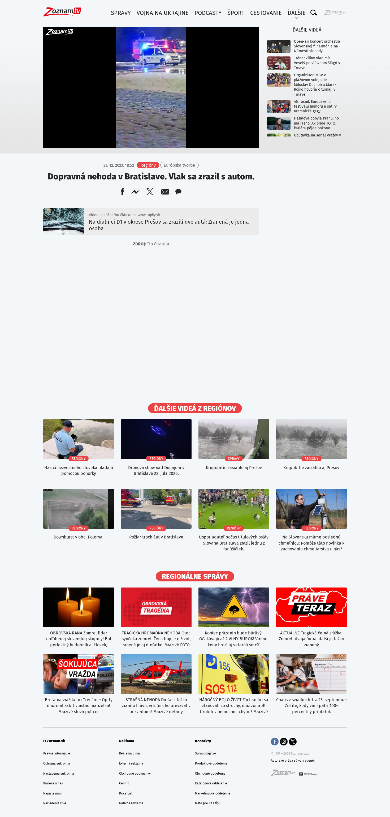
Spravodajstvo (205, 753)
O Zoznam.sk (54, 741)
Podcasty (208, 12)
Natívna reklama (131, 803)
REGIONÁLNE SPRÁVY (195, 576)
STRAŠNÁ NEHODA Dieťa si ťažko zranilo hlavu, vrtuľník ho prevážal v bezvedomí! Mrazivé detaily (156, 705)
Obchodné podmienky (135, 773)
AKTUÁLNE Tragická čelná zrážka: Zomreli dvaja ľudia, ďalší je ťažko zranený (311, 638)
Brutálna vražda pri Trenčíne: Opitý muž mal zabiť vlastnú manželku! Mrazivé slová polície (78, 705)
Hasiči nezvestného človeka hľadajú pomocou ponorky (78, 470)
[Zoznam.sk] (285, 774)
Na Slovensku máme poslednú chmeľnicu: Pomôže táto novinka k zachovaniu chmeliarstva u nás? (311, 543)
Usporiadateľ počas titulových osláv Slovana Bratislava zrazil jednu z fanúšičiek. (233, 543)
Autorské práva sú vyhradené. (293, 760)
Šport (235, 12)
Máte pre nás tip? (207, 803)
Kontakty (203, 741)
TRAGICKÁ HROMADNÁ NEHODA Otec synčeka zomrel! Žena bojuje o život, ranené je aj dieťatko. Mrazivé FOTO (156, 638)
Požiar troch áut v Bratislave (156, 537)
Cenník (124, 783)
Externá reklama (131, 763)
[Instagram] (284, 742)
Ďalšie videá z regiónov (195, 408)
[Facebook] (275, 742)
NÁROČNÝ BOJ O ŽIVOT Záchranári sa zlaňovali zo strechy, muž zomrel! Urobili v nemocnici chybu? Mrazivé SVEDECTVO (233, 705)
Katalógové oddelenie (211, 783)
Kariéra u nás (53, 783)
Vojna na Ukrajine (163, 12)
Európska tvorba (179, 165)
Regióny (148, 165)
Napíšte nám (52, 793)
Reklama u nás (130, 753)
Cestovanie (266, 12)
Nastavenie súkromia (58, 773)
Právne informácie (56, 753)
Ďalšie (297, 12)
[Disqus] (151, 327)
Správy (121, 12)
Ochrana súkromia (56, 763)
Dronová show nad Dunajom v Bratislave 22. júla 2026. (156, 470)
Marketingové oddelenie (212, 793)
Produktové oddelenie (211, 763)
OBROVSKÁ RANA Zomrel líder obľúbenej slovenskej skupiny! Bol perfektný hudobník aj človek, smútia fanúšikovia (78, 639)
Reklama (126, 741)
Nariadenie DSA (54, 803)
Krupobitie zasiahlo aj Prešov (234, 467)
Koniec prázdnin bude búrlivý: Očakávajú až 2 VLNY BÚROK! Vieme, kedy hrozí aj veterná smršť (233, 638)
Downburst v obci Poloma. (78, 537)
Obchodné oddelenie (210, 773)
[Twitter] (293, 742)
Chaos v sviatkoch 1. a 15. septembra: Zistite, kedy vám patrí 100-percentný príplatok (311, 705)
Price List (125, 793)
